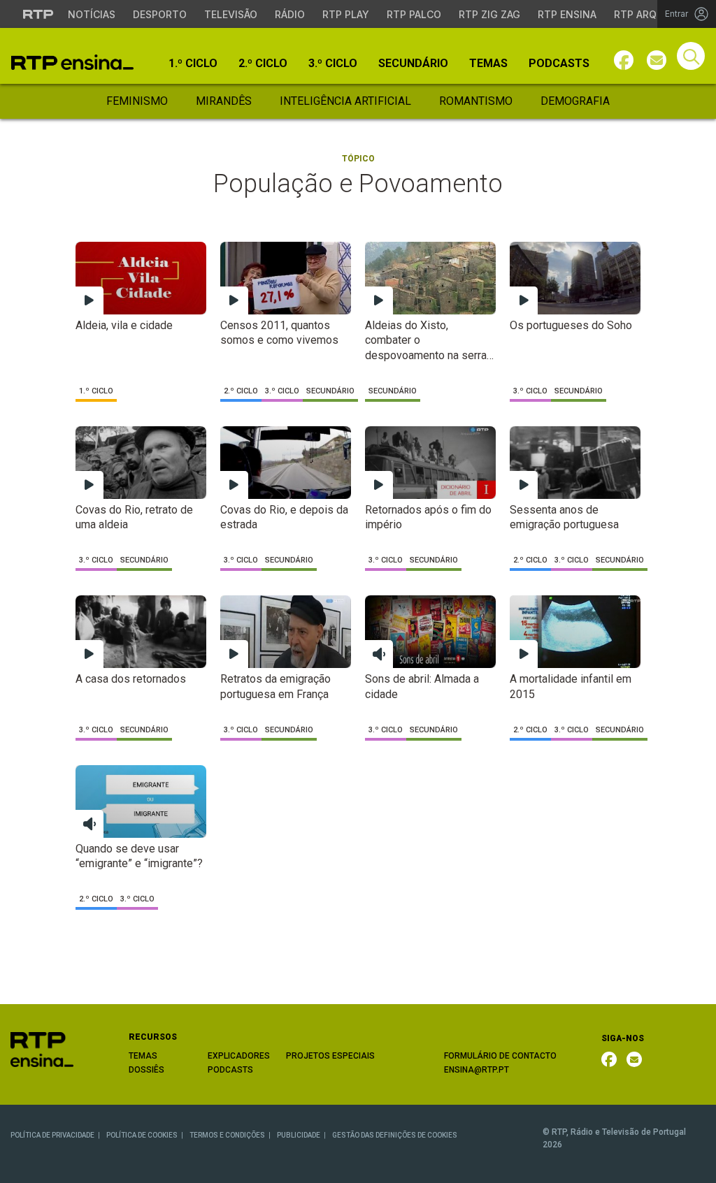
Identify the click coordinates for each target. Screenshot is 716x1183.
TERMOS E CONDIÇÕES (227, 1135)
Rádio (290, 14)
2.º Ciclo (262, 63)
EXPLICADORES (239, 1056)
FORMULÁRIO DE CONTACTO (500, 1056)
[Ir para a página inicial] (41, 1048)
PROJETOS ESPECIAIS (330, 1056)
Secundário (413, 63)
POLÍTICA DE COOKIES (142, 1135)
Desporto (160, 14)
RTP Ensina (567, 14)
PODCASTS (230, 1070)
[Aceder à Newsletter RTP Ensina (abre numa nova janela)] (656, 60)
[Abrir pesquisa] (691, 56)
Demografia (575, 101)
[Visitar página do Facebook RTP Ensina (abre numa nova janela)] (623, 60)
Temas (488, 63)
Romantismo (476, 101)
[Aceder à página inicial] (72, 62)
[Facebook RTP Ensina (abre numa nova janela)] (609, 1059)
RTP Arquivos (650, 14)
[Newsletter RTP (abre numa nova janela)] (634, 1059)
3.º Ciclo (332, 63)
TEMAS (143, 1056)
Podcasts (559, 63)
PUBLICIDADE (298, 1135)
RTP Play (345, 14)
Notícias (91, 14)
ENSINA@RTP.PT (476, 1070)
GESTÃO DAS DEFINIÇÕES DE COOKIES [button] (394, 1135)
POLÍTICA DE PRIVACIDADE (52, 1135)
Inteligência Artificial (345, 101)
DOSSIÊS (146, 1070)
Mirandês (224, 101)
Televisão (230, 14)
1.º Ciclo (193, 63)
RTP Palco (414, 14)
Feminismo (137, 101)
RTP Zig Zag (489, 14)
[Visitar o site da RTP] (38, 14)
